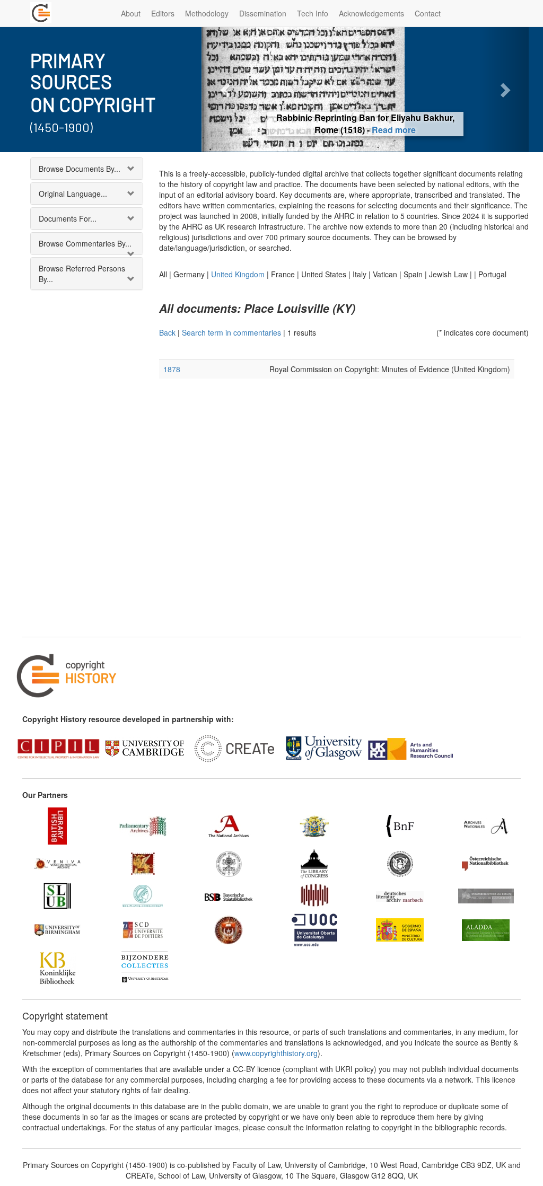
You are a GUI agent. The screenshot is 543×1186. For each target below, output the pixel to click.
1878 (171, 369)
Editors (162, 13)
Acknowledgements (371, 13)
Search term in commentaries (231, 332)
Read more (394, 130)
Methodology (207, 13)
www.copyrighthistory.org (276, 1053)
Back (167, 332)
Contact (428, 13)
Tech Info (312, 13)
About (131, 13)
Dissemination (262, 13)
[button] (226, 89)
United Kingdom (238, 274)
